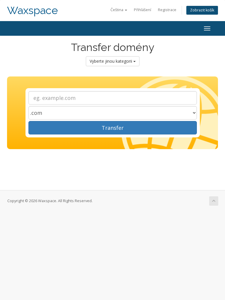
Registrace (167, 9)
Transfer (113, 127)
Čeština (117, 9)
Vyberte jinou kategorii (111, 61)
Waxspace (32, 10)
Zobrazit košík (202, 10)
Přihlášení (142, 9)
